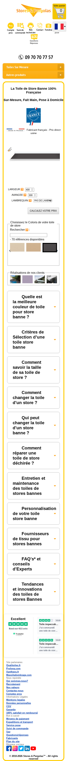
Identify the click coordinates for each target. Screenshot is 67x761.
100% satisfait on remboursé (22, 712)
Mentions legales (15, 700)
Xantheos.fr (12, 671)
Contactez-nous (14, 690)
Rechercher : (20, 229)
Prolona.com (13, 668)
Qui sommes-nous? (17, 681)
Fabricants (12, 738)
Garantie (11, 709)
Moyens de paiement (17, 718)
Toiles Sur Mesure (17, 67)
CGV (8, 706)
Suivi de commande (17, 728)
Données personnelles (18, 703)
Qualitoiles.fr (13, 665)
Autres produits (16, 75)
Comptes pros (14, 694)
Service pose (13, 725)
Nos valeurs (12, 687)
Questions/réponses (17, 735)
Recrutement (13, 684)
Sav (8, 731)
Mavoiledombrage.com (19, 675)
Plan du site (12, 741)
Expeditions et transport (19, 722)
